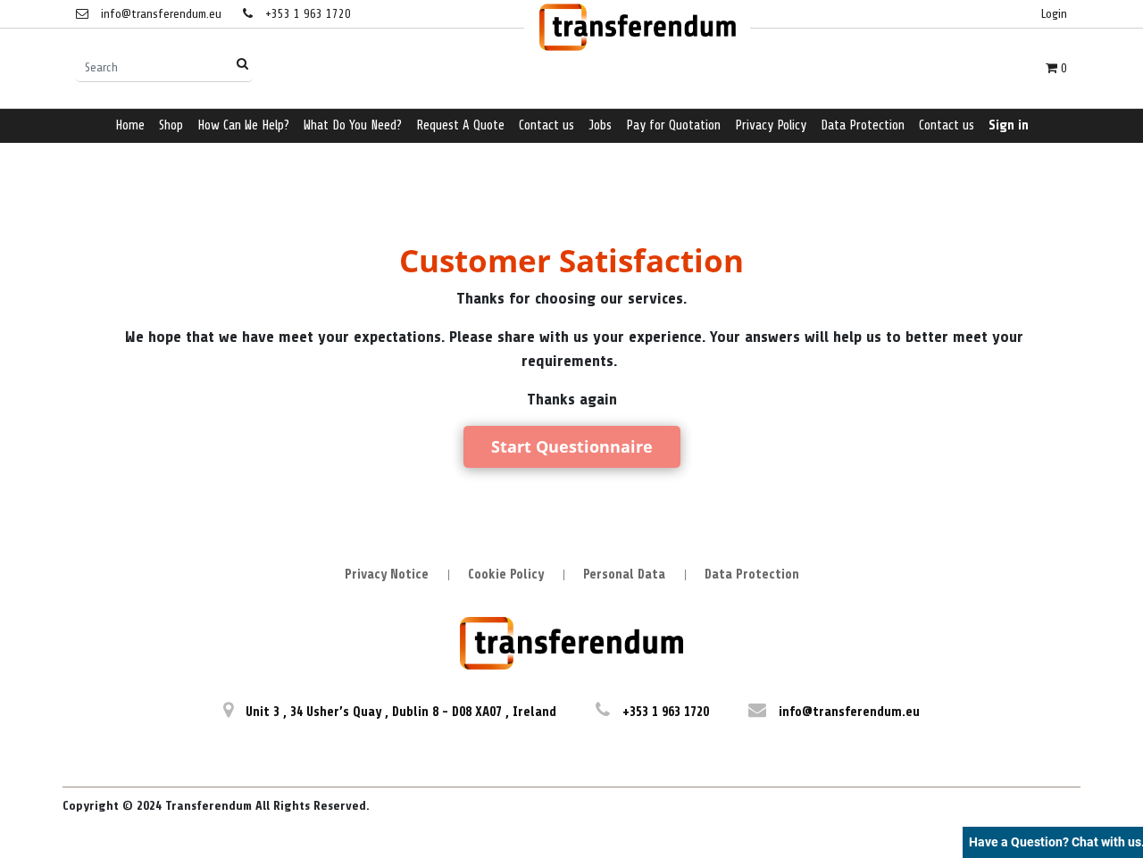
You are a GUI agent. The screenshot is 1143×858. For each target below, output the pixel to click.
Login (1054, 14)
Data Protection (752, 574)
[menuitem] (130, 126)
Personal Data (624, 574)
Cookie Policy (506, 574)
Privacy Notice (387, 574)
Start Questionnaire (572, 446)
